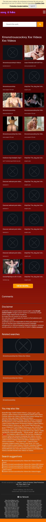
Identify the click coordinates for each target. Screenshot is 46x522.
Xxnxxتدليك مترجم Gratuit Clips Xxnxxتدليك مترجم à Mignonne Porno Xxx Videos (22, 428)
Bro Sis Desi (29, 434)
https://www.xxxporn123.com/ (11, 514)
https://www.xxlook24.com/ (11, 517)
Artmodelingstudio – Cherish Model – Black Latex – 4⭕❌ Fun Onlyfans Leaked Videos (22, 433)
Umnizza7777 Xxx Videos (20, 447)
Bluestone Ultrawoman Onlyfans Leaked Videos (28, 423)
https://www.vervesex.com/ (12, 510)
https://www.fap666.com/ (12, 506)
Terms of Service (27, 482)
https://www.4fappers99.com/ (11, 501)
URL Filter (19, 484)
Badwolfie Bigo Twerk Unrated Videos (14, 413)
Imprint (19, 482)
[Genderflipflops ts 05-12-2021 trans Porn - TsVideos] (12, 273)
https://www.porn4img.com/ (34, 515)
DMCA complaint (37, 327)
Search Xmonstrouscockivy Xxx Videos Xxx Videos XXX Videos (23, 464)
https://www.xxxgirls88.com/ (34, 500)
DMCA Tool (26, 484)
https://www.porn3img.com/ (34, 514)
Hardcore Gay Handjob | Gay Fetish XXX (15, 158)
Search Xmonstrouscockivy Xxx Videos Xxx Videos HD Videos (23, 466)
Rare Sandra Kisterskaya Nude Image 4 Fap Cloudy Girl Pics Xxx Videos (21, 430)
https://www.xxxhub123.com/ (11, 512)
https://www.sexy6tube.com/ (34, 501)
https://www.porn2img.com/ (34, 512)
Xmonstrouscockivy (9, 86)
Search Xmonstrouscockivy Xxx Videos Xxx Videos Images (22, 471)
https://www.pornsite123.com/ (11, 507)
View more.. (23, 286)
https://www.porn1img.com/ (34, 511)
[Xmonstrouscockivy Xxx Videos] (12, 131)
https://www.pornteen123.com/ (34, 507)
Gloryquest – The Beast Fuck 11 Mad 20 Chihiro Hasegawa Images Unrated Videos (20, 442)
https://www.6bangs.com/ (11, 503)
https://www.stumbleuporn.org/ (34, 517)
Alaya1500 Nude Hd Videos (24, 418)
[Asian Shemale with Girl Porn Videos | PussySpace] (34, 59)
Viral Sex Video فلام (8, 418)
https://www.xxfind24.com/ (11, 515)
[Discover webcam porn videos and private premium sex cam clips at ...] (12, 178)
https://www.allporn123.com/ (34, 508)
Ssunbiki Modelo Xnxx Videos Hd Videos (20, 450)
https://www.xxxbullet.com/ (12, 511)
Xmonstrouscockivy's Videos (12, 63)
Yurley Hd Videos (7, 425)
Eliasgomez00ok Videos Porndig (12, 420)
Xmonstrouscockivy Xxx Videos (13, 134)
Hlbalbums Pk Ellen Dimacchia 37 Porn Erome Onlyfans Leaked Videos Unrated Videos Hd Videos (22, 439)
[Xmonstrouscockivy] (12, 83)
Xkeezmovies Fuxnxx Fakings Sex (31, 416)
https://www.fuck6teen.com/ (34, 503)
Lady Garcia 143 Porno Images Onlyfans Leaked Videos (20, 444)
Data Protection (39, 482)
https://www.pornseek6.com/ (34, 506)
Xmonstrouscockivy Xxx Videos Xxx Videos (16, 356)
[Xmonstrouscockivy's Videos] (12, 59)
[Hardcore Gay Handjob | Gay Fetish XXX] (12, 154)
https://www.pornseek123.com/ (34, 504)
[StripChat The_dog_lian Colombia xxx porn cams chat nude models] (34, 83)
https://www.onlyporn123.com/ (34, 510)
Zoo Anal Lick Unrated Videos (22, 449)
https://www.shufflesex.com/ (12, 508)
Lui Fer (14, 422)
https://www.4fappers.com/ (12, 500)
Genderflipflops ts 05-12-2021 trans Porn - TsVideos (19, 277)
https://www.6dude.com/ (12, 504)
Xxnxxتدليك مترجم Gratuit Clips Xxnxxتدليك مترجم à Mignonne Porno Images (21, 426)
